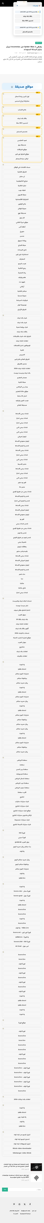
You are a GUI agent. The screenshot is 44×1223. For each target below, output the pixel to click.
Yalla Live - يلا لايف (22, 928)
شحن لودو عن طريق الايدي (22, 537)
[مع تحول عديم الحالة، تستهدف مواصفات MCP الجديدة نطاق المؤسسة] (36, 1178)
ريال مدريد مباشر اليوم (22, 860)
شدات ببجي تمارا (22, 418)
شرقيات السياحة (22, 300)
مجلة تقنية (22, 382)
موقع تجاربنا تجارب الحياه (22, 638)
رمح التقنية (22, 268)
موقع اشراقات (22, 149)
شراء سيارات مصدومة (22, 820)
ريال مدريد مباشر (22, 683)
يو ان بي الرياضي (22, 387)
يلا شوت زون (22, 1117)
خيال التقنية (22, 185)
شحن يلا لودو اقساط (22, 446)
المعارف (22, 259)
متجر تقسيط (22, 464)
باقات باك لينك (22, 332)
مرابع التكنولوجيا (22, 181)
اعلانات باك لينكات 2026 (22, 1099)
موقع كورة (22, 1023)
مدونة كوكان (22, 208)
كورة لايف (22, 964)
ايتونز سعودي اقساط (22, 441)
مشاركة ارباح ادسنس (22, 101)
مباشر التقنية (22, 291)
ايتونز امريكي (22, 436)
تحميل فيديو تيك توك (22, 1139)
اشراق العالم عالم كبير (22, 359)
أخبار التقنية (38, 42)
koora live (22, 909)
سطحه (22, 765)
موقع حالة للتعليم (22, 391)
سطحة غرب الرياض (22, 783)
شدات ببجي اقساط (22, 413)
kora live (22, 959)
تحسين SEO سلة (22, 123)
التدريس (22, 355)
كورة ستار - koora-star (22, 891)
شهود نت (22, 282)
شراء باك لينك (22, 318)
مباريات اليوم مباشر (22, 674)
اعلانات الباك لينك (22, 341)
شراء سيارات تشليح (22, 806)
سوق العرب (22, 615)
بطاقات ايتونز (22, 547)
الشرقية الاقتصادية (22, 199)
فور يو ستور (22, 482)
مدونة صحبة (22, 296)
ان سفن (22, 176)
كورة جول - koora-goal (22, 896)
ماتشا (22, 583)
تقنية (22, 350)
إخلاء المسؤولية (25, 1210)
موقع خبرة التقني (22, 222)
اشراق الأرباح (22, 309)
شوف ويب (22, 190)
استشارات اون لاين (22, 254)
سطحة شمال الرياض (22, 778)
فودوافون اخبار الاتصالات (22, 345)
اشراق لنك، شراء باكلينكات (22, 336)
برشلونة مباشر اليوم (22, 864)
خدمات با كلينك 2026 (22, 633)
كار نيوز (22, 218)
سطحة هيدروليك (22, 774)
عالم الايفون (22, 204)
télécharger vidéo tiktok (22, 1153)
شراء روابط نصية (22, 327)
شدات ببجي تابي (22, 427)
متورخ (22, 231)
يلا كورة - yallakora (22, 937)
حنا (22, 579)
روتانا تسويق (22, 241)
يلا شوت (22, 664)
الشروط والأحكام (14, 1210)
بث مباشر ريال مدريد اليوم (22, 847)
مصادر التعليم (22, 378)
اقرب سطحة (22, 792)
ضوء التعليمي (22, 140)
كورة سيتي (22, 837)
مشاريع (22, 647)
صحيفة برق (22, 145)
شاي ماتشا (22, 588)
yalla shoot (22, 669)
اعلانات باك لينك (22, 651)
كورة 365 (22, 833)
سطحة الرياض (22, 760)
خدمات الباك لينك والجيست (22, 601)
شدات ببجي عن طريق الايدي (22, 492)
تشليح (22, 797)
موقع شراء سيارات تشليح (22, 811)
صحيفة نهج (22, 213)
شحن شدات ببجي (22, 524)
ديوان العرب (22, 642)
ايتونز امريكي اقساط (22, 510)
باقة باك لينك (22, 118)
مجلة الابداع (22, 245)
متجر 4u (22, 487)
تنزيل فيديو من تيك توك (22, 1135)
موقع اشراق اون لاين (22, 154)
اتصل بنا (15, 1213)
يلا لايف (22, 851)
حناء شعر (22, 574)
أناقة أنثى (22, 227)
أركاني (22, 286)
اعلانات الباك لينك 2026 (22, 368)
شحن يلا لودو (22, 533)
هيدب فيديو (22, 264)
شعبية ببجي (22, 542)
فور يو (22, 519)
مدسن (22, 236)
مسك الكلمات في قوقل (22, 167)
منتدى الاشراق (22, 364)
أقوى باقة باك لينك (22, 628)
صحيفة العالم (22, 405)
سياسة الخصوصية (25, 1213)
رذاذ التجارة (22, 273)
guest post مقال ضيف (22, 610)
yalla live (22, 878)
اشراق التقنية (22, 172)
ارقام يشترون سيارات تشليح (22, 815)
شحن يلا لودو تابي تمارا (22, 501)
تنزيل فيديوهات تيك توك (22, 1144)
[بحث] (3, 3)
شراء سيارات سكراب (22, 801)
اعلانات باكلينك (22, 656)
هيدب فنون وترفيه (22, 400)
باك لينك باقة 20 (22, 619)
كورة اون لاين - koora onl (22, 932)
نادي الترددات (22, 250)
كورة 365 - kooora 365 (22, 941)
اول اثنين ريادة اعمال (22, 96)
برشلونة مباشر (22, 678)
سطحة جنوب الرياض (22, 788)
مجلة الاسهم (22, 195)
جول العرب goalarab (22, 842)
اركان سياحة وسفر (22, 159)
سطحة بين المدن (22, 769)
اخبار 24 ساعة (22, 396)
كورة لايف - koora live (22, 1068)
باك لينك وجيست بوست (22, 373)
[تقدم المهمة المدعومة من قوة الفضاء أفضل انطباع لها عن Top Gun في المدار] (36, 1167)
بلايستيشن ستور (22, 551)
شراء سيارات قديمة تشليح (22, 824)
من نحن (34, 1210)
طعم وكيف (22, 277)
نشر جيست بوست (22, 606)
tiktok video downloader (22, 1148)
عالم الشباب (22, 110)
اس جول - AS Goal (22, 946)
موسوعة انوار (22, 305)
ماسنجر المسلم (22, 132)
